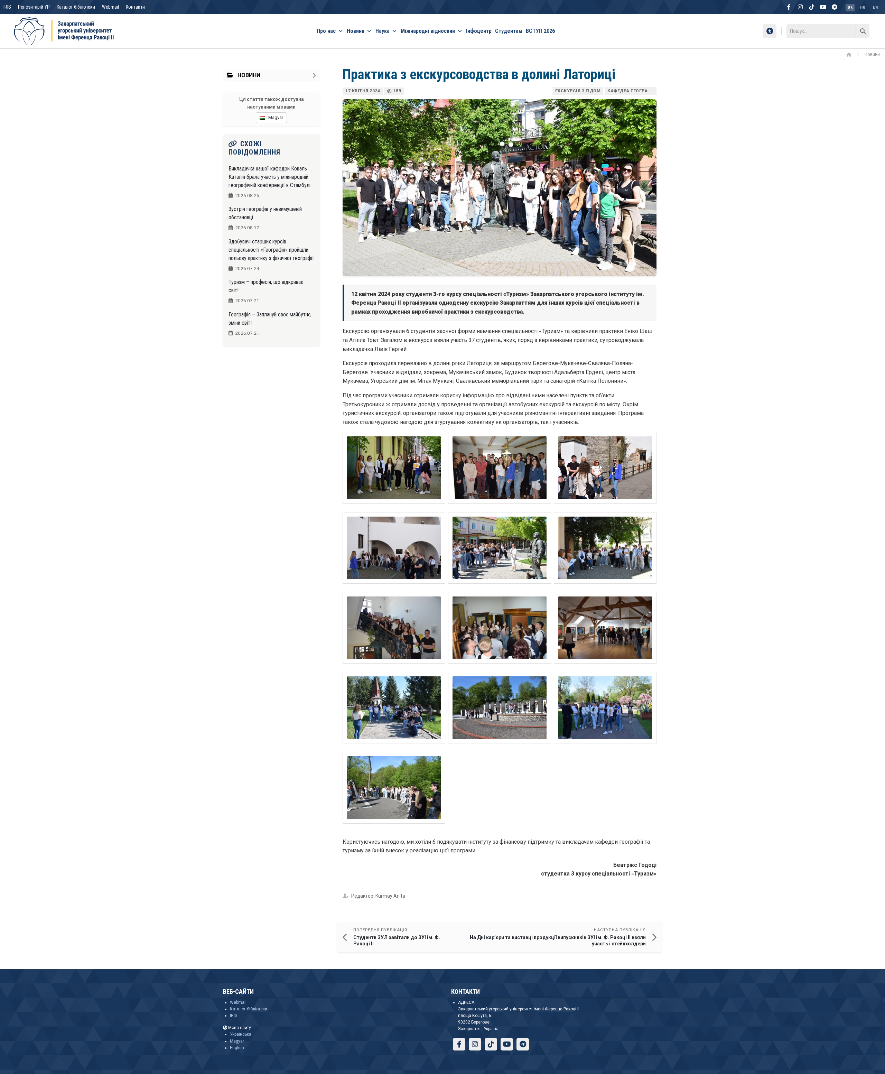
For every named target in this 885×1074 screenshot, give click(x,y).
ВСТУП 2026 (540, 31)
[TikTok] (812, 7)
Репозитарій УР (34, 7)
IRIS (7, 7)
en (875, 7)
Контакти (135, 7)
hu (862, 7)
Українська (240, 1034)
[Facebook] (789, 7)
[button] (394, 467)
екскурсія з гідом (578, 91)
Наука (382, 31)
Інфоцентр (479, 31)
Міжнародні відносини (428, 31)
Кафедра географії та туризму (631, 91)
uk (850, 7)
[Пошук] (862, 31)
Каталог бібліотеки (76, 7)
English (237, 1047)
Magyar (237, 1041)
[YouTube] (823, 7)
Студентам (508, 31)
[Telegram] (834, 7)
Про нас (326, 31)
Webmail (110, 7)
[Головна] (851, 54)
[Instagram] (800, 7)
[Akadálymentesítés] (769, 31)
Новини (355, 31)
